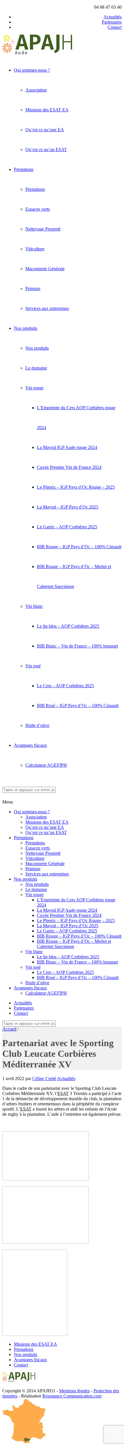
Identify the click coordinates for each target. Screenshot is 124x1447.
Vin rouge (34, 387)
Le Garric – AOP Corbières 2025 (67, 526)
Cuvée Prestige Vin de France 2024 (69, 467)
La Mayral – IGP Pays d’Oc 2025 (67, 506)
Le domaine (36, 367)
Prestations (23, 169)
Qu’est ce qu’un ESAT (46, 149)
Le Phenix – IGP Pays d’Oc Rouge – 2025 (76, 487)
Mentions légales (74, 1390)
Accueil (9, 1029)
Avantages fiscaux (30, 745)
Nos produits (25, 328)
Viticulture (34, 248)
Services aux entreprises (47, 308)
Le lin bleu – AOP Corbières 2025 (68, 626)
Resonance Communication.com (72, 1395)
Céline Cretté (44, 1078)
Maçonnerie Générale (45, 268)
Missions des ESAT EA (47, 109)
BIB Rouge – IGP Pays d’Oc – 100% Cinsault (79, 546)
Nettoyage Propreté (43, 228)
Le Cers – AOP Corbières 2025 (65, 685)
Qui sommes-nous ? (32, 70)
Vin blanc (34, 606)
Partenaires (112, 22)
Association (36, 89)
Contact (115, 27)
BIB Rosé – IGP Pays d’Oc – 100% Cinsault (78, 705)
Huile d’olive (37, 725)
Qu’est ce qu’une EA (44, 129)
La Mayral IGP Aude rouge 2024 (67, 447)
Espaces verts (37, 209)
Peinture (32, 288)
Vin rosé (33, 665)
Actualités (113, 16)
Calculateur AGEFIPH (46, 765)
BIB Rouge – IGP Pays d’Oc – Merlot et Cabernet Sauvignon (74, 944)
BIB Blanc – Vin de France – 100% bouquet (77, 645)
